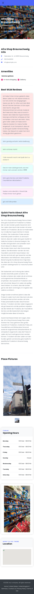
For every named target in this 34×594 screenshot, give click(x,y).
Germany (4, 589)
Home (6, 586)
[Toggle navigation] (3, 2)
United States (13, 586)
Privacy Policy (21, 589)
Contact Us (12, 589)
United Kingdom (24, 586)
